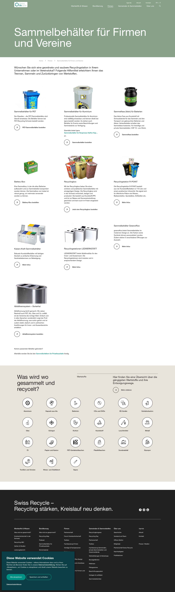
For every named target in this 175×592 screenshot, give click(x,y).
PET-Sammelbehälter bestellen (33, 127)
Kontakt (148, 3)
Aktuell (138, 3)
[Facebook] (141, 510)
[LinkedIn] (148, 510)
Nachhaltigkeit (118, 551)
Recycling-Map (44, 536)
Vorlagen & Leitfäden (96, 575)
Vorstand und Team (120, 536)
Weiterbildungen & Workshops (98, 556)
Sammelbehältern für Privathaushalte (50, 354)
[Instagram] (144, 510)
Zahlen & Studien (19, 546)
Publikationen (118, 555)
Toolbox (66, 540)
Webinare (67, 551)
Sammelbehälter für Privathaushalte (45, 545)
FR (157, 3)
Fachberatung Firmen (71, 544)
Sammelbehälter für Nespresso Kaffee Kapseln (81, 133)
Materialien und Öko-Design (73, 559)
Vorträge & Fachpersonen (72, 548)
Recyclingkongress (95, 532)
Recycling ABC (19, 542)
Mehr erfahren (126, 390)
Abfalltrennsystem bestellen (32, 334)
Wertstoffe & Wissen (22, 529)
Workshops (67, 555)
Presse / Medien (144, 544)
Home (41, 61)
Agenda (128, 3)
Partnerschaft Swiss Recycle (123, 548)
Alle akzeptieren (16, 577)
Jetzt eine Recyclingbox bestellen (85, 209)
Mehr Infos (126, 202)
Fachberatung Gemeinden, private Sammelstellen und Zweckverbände (97, 550)
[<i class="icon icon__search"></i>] (157, 5)
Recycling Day (93, 536)
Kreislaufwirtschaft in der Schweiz (22, 537)
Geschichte (117, 532)
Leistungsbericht (19, 550)
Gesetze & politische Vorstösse (74, 563)
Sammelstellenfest (95, 579)
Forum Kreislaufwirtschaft (72, 536)
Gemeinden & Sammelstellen (100, 529)
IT (160, 3)
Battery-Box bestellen (30, 202)
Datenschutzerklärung (46, 565)
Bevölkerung (44, 529)
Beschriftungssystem (96, 571)
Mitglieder (117, 544)
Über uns (117, 529)
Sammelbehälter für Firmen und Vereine (74, 572)
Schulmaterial (43, 550)
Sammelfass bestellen (130, 135)
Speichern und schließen (39, 577)
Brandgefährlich (94, 560)
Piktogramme (68, 567)
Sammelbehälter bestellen (82, 142)
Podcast (41, 540)
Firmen (50, 61)
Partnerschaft (68, 532)
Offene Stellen (118, 540)
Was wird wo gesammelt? (22, 532)
